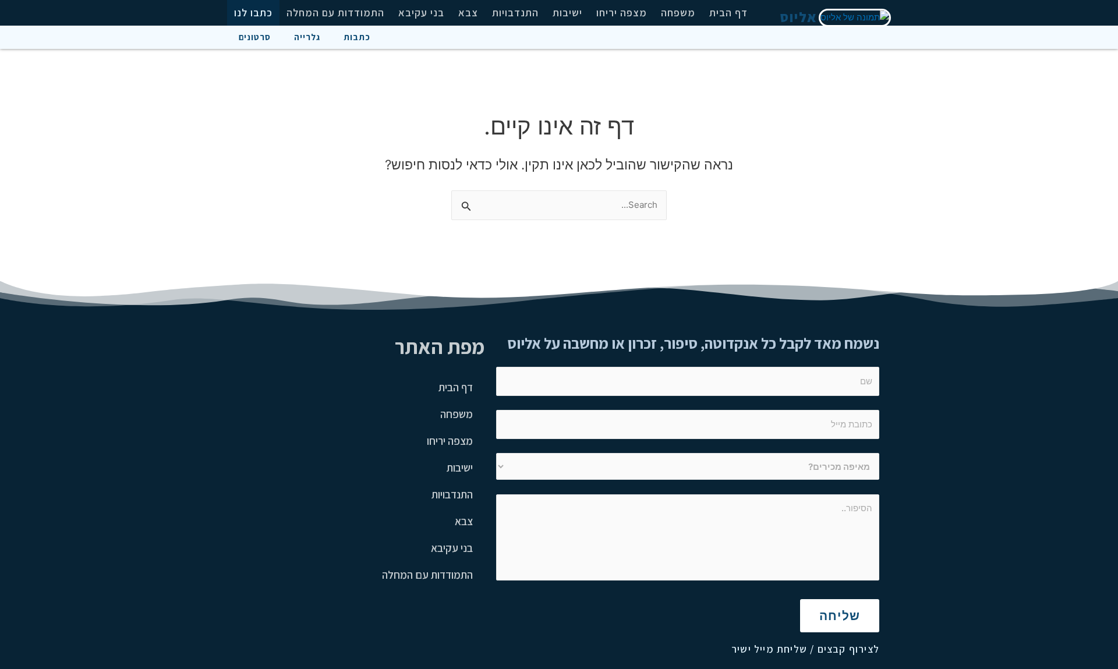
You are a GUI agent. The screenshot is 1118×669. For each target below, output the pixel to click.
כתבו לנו (253, 12)
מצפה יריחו (621, 12)
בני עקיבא (421, 12)
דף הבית (728, 12)
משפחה (678, 12)
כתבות (357, 37)
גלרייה (307, 37)
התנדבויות (515, 12)
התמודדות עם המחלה (335, 12)
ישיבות (567, 12)
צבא (468, 12)
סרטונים (255, 37)
